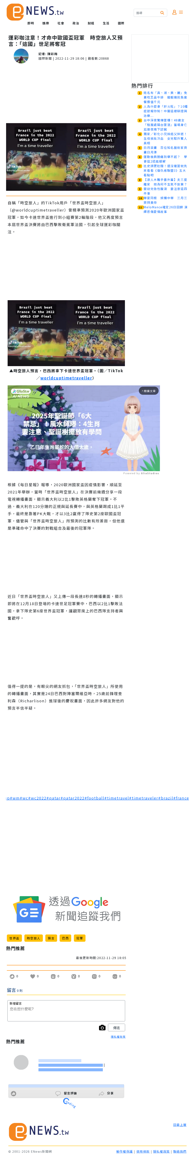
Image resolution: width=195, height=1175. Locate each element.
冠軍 (79, 938)
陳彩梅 (52, 53)
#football (94, 798)
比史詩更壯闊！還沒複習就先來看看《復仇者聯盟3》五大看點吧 (165, 170)
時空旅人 (33, 938)
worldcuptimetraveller (66, 378)
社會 (61, 23)
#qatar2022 (73, 798)
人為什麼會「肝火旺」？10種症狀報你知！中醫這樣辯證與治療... (166, 111)
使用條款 (143, 1151)
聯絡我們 (180, 1151)
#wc (24, 798)
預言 (51, 938)
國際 (121, 23)
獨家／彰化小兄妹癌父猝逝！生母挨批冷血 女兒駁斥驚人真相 (165, 138)
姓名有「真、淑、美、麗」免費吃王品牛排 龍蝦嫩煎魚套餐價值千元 (165, 97)
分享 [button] (110, 1093)
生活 (106, 23)
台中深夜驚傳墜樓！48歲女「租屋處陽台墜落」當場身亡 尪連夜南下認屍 (167, 125)
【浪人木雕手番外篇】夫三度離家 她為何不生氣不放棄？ (165, 181)
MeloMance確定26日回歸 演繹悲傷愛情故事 (166, 209)
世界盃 (14, 938)
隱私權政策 (118, 1037)
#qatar (53, 798)
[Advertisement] (66, 93)
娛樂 (45, 23)
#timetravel (116, 798)
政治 (76, 23)
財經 (91, 23)
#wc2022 (37, 798)
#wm (15, 798)
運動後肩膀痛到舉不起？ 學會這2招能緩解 (165, 159)
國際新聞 (45, 58)
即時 (30, 23)
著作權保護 (124, 1151)
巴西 (65, 938)
